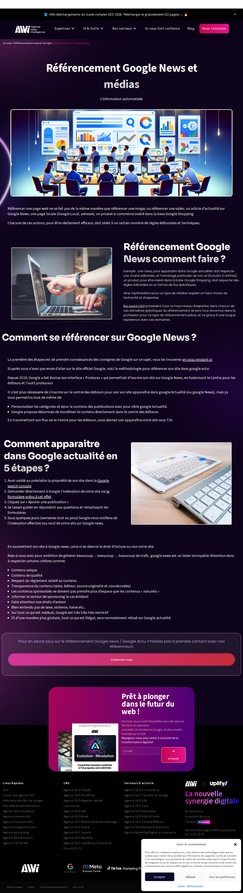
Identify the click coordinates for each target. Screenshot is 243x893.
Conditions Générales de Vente (53, 887)
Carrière (197, 822)
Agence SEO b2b (135, 801)
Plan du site (78, 887)
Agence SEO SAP (75, 811)
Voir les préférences (222, 877)
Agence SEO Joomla (77, 832)
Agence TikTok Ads (15, 843)
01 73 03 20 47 (194, 834)
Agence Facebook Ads (18, 822)
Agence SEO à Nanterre (18, 811)
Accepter (159, 877)
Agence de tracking (16, 832)
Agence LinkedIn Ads (16, 816)
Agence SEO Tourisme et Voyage (146, 795)
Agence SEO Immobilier (140, 811)
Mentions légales (195, 886)
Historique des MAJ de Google (23, 801)
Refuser (191, 877)
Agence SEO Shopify (77, 790)
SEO (6, 790)
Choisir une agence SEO (19, 795)
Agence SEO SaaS (136, 806)
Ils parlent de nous (197, 816)
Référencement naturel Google (33, 43)
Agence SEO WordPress (79, 795)
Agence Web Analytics (17, 838)
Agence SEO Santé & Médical (143, 822)
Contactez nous (121, 659)
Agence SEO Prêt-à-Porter (142, 816)
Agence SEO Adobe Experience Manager (91, 822)
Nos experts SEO (134, 306)
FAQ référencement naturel (21, 806)
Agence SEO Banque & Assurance (146, 827)
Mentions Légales (14, 887)
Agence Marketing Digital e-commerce (150, 832)
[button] (235, 844)
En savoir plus (194, 811)
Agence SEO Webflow (78, 838)
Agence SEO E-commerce (141, 790)
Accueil (7, 43)
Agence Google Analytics (19, 827)
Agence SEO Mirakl (76, 816)
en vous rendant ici (197, 359)
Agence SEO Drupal (77, 827)
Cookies (181, 886)
